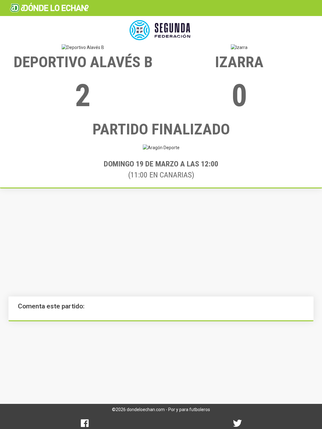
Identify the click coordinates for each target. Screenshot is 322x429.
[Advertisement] (161, 242)
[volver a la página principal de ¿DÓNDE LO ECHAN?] (49, 8)
